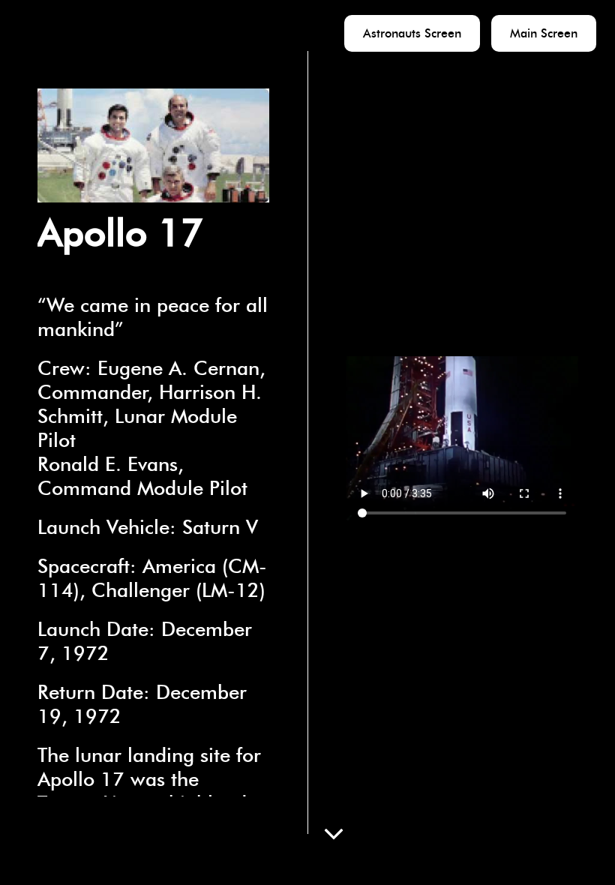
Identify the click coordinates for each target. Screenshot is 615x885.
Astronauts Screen (412, 33)
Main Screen (544, 33)
